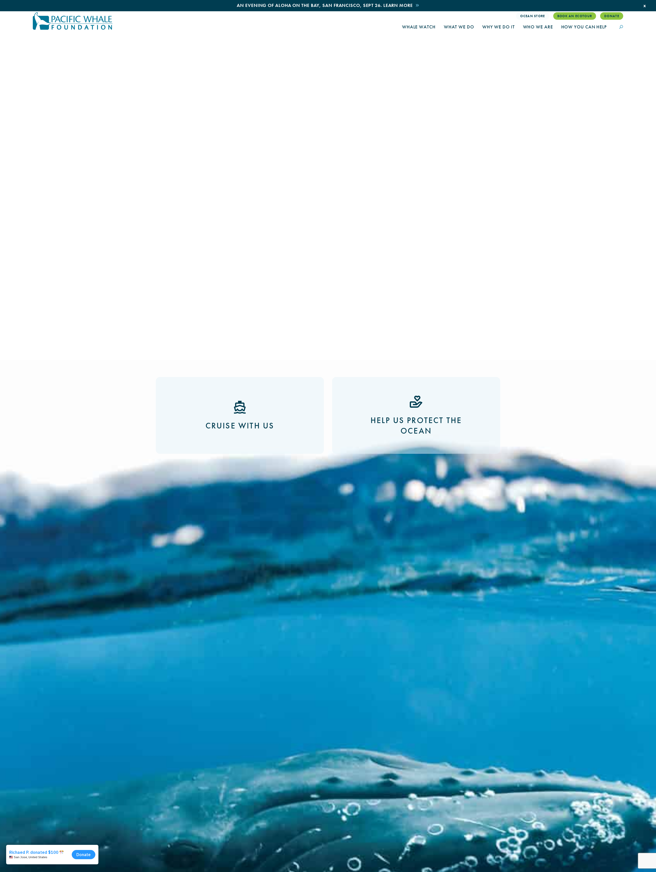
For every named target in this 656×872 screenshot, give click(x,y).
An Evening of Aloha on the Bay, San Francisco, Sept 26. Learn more (325, 5)
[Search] (621, 27)
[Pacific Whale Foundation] (72, 21)
